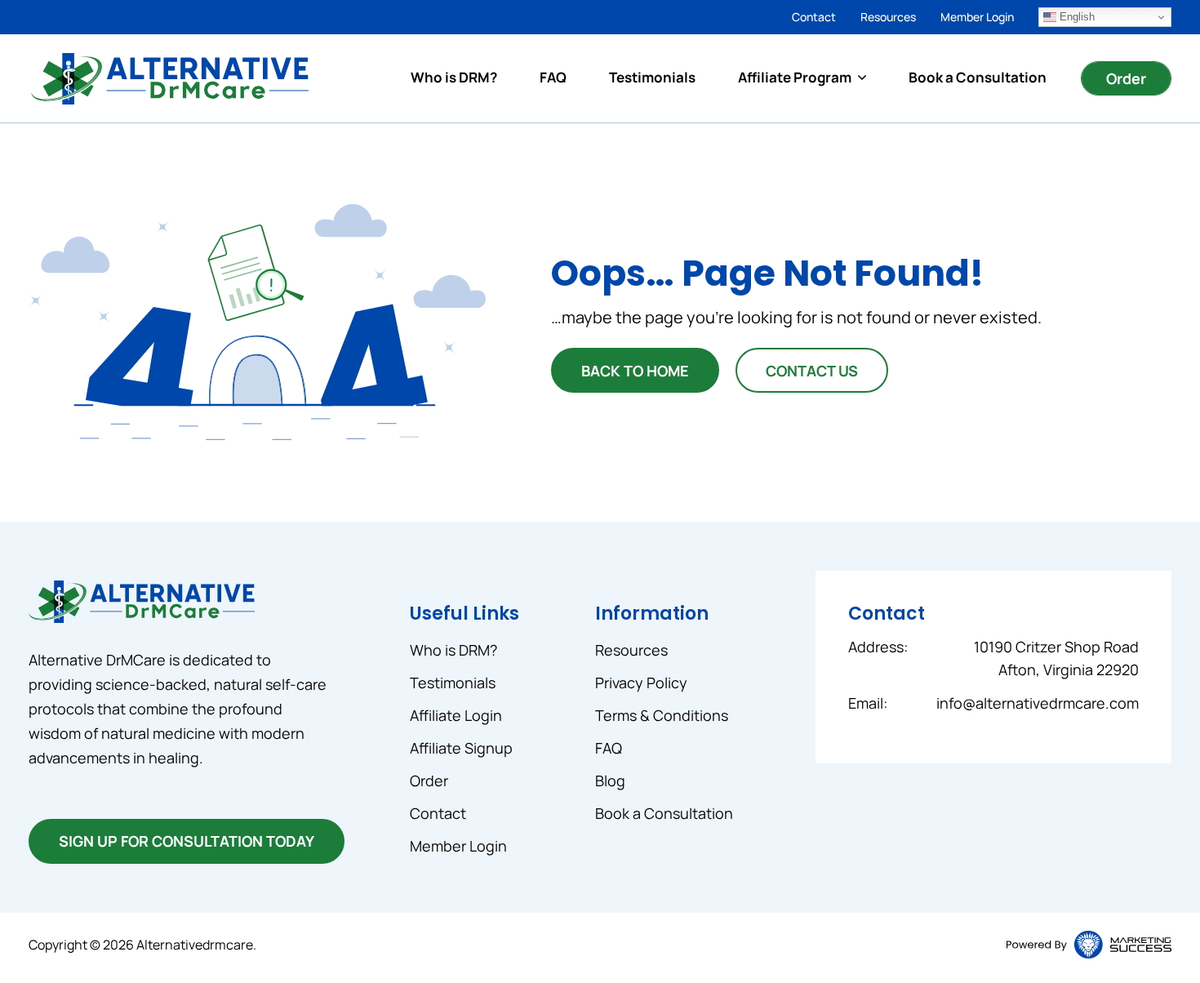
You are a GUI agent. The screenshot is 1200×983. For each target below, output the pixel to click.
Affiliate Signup (461, 748)
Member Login (977, 16)
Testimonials (652, 77)
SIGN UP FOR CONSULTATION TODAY (186, 841)
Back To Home (635, 370)
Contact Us (812, 370)
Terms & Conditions (661, 715)
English (1075, 17)
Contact (814, 16)
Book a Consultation (978, 77)
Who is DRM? (454, 77)
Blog (610, 780)
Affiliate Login (456, 715)
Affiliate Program (794, 77)
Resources (888, 16)
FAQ (553, 77)
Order (1126, 78)
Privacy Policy (641, 682)
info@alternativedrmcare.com (1037, 703)
